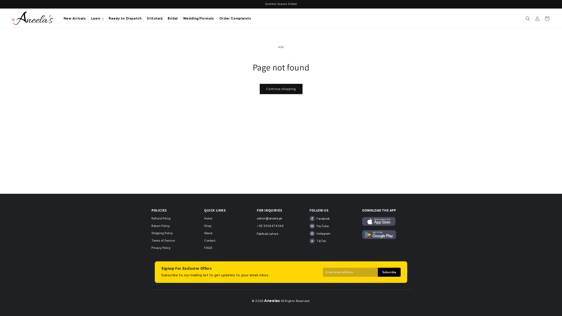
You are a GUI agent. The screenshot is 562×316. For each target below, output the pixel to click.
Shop (207, 226)
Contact (209, 240)
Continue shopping (281, 89)
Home (208, 218)
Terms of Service (163, 240)
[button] (97, 18)
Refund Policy (161, 218)
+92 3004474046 (270, 226)
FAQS (208, 248)
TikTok (321, 241)
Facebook (323, 218)
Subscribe (389, 272)
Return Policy (160, 226)
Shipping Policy (162, 233)
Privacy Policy (161, 248)
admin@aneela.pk (269, 218)
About (208, 233)
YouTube (323, 226)
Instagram (323, 233)
